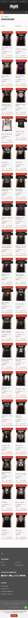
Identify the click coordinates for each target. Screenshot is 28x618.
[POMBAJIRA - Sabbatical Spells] (3, 225)
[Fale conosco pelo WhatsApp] (25, 607)
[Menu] (2, 12)
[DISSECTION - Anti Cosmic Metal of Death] (3, 112)
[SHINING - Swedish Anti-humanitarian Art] (3, 367)
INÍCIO (2, 562)
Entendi (14, 615)
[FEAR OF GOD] (3, 169)
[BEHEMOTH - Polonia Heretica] (17, 112)
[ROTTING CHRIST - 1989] (3, 84)
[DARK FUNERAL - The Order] (3, 55)
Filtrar (2, 26)
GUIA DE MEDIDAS (19, 565)
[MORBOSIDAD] (17, 452)
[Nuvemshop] (14, 607)
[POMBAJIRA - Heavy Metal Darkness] (17, 225)
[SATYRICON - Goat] (3, 452)
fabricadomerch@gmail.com (7, 591)
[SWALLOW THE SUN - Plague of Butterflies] (3, 339)
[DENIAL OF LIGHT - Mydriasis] (3, 282)
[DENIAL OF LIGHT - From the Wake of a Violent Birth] (17, 282)
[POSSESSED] (3, 537)
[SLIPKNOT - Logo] (17, 339)
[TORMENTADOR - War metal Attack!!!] (3, 197)
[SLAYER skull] (3, 508)
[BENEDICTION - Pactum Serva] (3, 423)
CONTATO (3, 565)
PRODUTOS (17, 562)
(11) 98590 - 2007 (5, 588)
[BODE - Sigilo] (17, 537)
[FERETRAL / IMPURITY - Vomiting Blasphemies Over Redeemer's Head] (3, 254)
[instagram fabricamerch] (2, 554)
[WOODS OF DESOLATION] (17, 423)
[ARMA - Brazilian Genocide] (3, 310)
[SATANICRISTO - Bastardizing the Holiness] (17, 197)
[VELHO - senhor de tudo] (3, 140)
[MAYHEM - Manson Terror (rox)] (17, 84)
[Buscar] (26, 12)
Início (2, 16)
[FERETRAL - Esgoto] (17, 138)
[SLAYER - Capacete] (17, 508)
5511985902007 (4, 586)
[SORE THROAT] (17, 169)
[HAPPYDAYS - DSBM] (17, 395)
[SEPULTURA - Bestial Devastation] (17, 367)
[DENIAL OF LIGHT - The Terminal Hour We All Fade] (17, 254)
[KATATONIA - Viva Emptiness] (3, 395)
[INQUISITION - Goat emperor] (3, 480)
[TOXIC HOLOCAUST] (17, 310)
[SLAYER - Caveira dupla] (17, 480)
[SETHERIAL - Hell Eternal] (17, 55)
